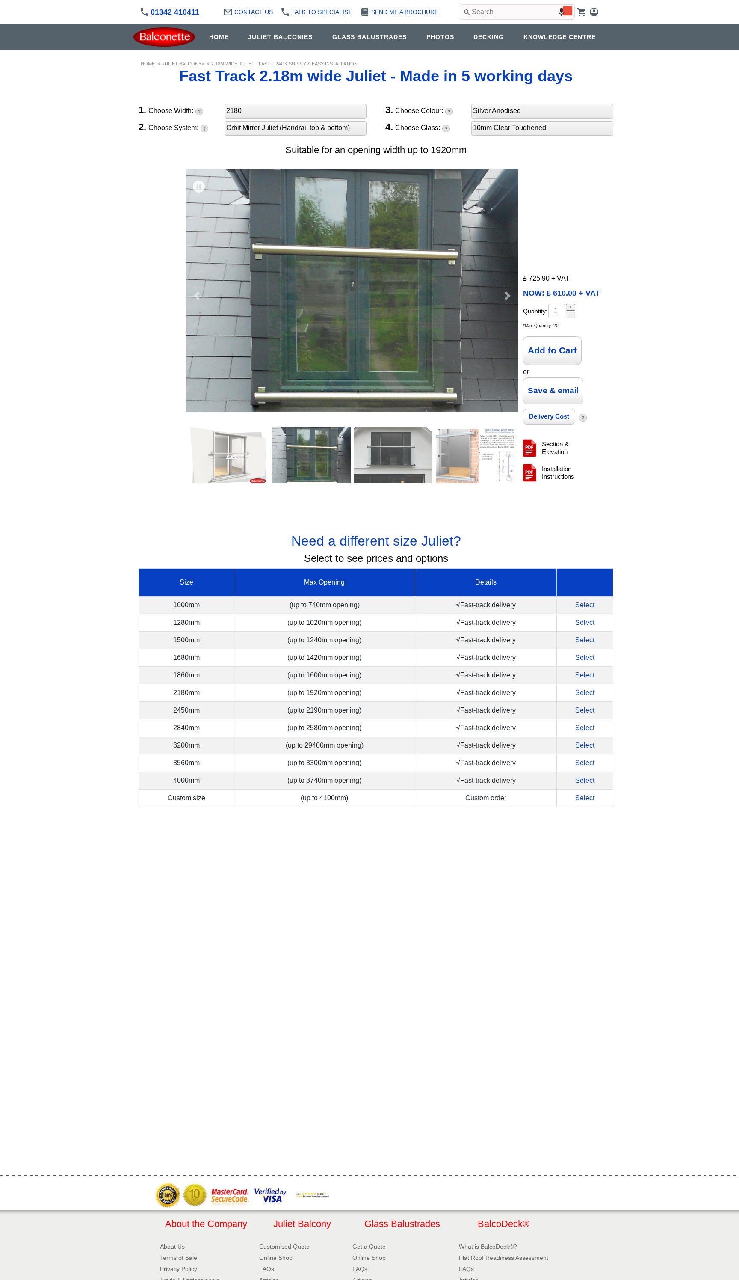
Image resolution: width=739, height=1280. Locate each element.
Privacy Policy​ (178, 1268)
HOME (219, 36)
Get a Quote (369, 1246)
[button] (196, 296)
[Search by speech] (561, 12)
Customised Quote (284, 1246)
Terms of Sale (178, 1257)
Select (584, 605)
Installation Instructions (558, 472)
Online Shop (276, 1257)
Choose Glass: (412, 127)
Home (148, 63)
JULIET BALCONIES (280, 36)
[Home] (166, 37)
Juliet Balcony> (183, 63)
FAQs (266, 1268)
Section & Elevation (555, 447)
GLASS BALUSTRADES (369, 36)
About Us (172, 1246)
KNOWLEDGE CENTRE (559, 36)
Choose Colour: (414, 110)
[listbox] (296, 112)
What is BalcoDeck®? (488, 1246)
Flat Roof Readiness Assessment (503, 1257)
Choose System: (168, 127)
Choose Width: (166, 110)
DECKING (488, 36)
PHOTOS (440, 36)
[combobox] (518, 12)
